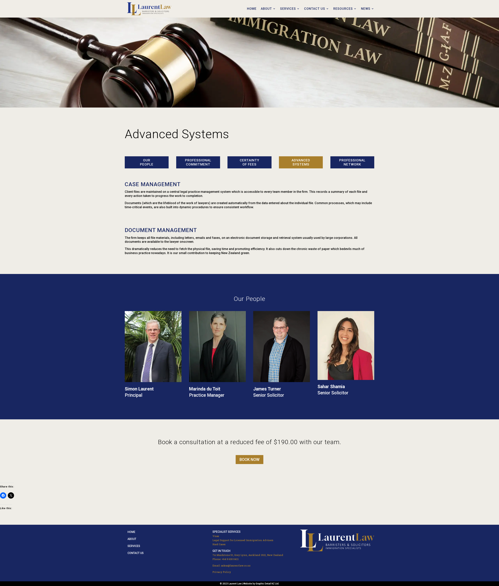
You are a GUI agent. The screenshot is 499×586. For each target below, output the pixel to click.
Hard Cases (219, 544)
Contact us (135, 553)
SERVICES (288, 9)
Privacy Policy (221, 572)
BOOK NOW (249, 459)
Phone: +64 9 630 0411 (225, 559)
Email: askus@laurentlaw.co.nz (231, 565)
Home (131, 532)
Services (133, 546)
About (131, 539)
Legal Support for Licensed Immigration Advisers (242, 540)
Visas (215, 536)
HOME (252, 9)
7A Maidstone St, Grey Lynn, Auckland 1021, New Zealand (247, 555)
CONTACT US (314, 9)
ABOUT (266, 9)
